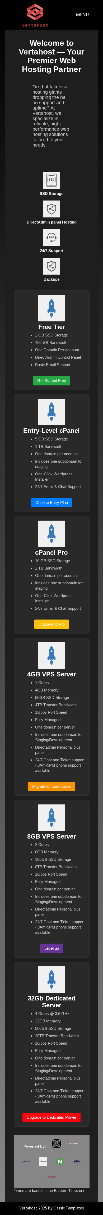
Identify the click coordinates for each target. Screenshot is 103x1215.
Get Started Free (51, 380)
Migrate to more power (51, 786)
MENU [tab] (82, 15)
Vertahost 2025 (33, 1208)
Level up (51, 948)
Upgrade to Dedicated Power (51, 1117)
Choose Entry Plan (51, 502)
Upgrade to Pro (52, 624)
